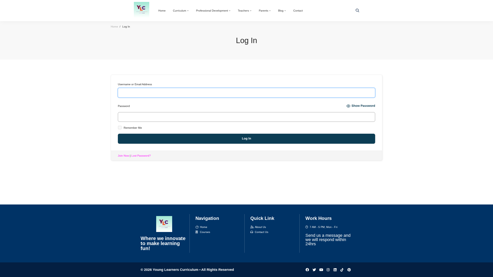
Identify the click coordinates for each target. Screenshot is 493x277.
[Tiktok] (342, 269)
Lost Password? (141, 155)
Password (124, 106)
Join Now (123, 155)
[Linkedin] (335, 269)
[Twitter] (314, 269)
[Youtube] (321, 269)
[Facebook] (307, 269)
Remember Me (132, 127)
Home (114, 26)
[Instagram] (328, 269)
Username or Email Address (135, 84)
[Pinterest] (348, 269)
